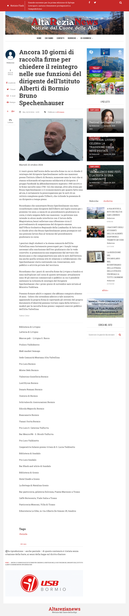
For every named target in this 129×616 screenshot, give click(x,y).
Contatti (60, 38)
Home (39, 38)
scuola (24, 534)
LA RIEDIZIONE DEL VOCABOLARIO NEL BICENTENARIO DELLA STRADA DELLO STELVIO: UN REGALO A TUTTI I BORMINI (115, 264)
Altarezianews (64, 609)
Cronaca (61, 112)
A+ (12, 111)
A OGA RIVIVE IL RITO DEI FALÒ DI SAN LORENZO (114, 211)
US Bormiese (85, 38)
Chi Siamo (49, 38)
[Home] (64, 23)
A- (8, 111)
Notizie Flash (17, 5)
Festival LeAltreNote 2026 (105, 122)
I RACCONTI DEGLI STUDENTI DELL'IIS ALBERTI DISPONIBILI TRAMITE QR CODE (115, 233)
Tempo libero (94, 110)
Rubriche (72, 38)
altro (104, 290)
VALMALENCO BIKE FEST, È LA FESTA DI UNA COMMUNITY (105, 175)
